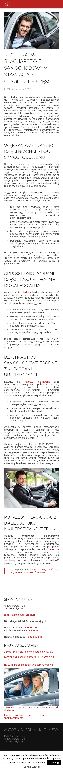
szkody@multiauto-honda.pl (19, 614)
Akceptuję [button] (54, 762)
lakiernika (54, 549)
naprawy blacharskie (37, 381)
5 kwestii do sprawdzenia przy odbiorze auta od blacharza (34, 571)
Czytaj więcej (32, 766)
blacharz (26, 292)
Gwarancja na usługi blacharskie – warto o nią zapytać (29, 658)
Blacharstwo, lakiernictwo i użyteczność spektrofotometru (25, 716)
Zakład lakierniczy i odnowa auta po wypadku (28, 651)
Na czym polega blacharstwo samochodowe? (29, 664)
